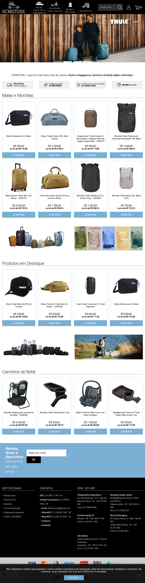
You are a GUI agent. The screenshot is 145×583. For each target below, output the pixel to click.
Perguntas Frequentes (14, 512)
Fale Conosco (10, 500)
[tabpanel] (72, 38)
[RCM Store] (14, 7)
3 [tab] (77, 61)
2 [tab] (67, 61)
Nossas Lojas (10, 495)
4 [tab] (87, 61)
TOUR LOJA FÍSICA (12, 517)
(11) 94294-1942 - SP (56, 512)
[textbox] (110, 7)
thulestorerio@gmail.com (56, 508)
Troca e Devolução (12, 508)
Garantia (8, 504)
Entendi (73, 578)
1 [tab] (57, 61)
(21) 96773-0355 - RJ (56, 517)
